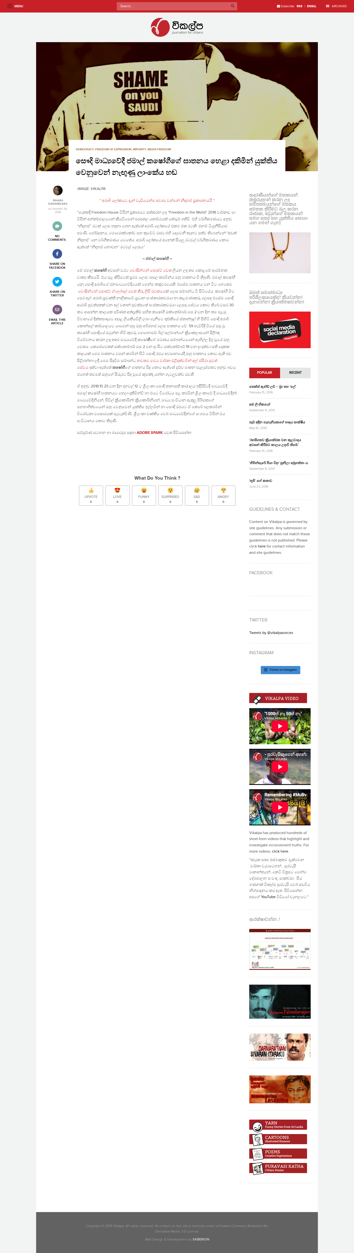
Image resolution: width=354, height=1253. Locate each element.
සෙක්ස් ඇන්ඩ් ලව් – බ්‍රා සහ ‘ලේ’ (272, 387)
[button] (177, 106)
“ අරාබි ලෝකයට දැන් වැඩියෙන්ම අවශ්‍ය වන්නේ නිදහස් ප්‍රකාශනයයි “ (157, 200)
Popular (264, 373)
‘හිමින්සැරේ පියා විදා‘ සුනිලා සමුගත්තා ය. (278, 463)
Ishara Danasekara (57, 202)
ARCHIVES (339, 6)
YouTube (268, 897)
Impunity (139, 149)
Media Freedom (159, 149)
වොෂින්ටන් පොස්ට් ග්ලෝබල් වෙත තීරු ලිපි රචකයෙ (121, 291)
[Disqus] (159, 577)
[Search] (232, 6)
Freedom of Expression (113, 149)
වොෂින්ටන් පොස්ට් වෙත (151, 270)
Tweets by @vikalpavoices (271, 633)
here (262, 546)
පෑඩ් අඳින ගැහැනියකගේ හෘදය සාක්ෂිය (277, 422)
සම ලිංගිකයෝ (259, 404)
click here (280, 851)
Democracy (85, 149)
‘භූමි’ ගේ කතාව (260, 481)
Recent (295, 373)
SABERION (201, 1239)
